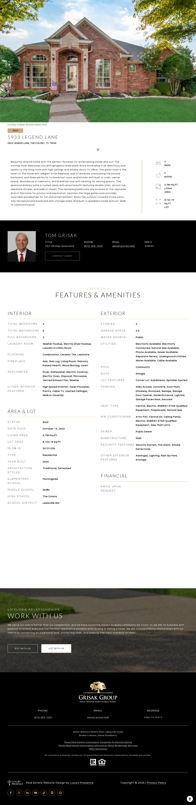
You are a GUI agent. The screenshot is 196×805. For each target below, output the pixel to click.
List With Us (56, 648)
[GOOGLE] (52, 793)
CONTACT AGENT (62, 256)
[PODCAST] (60, 793)
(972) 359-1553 (93, 246)
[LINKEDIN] (27, 793)
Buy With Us (23, 648)
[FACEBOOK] (11, 793)
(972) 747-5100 (114, 732)
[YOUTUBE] (35, 793)
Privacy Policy (156, 782)
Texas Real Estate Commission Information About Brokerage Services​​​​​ (98, 746)
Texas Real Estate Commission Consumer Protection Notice (98, 742)
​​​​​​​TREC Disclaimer (98, 749)
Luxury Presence (82, 782)
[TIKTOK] (44, 793)
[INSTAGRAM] (19, 793)
